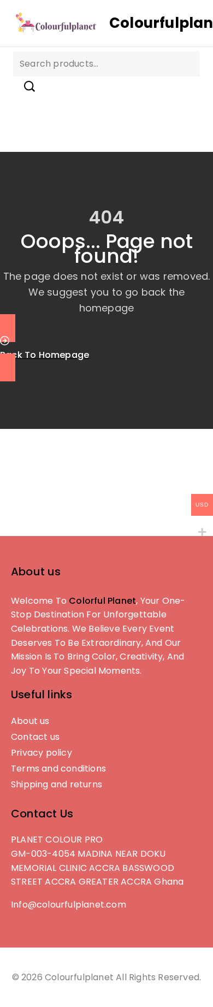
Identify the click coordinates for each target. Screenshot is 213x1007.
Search (29, 86)
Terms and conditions (58, 768)
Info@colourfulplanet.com (68, 904)
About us (30, 721)
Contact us (35, 737)
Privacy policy (41, 752)
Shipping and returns (56, 784)
